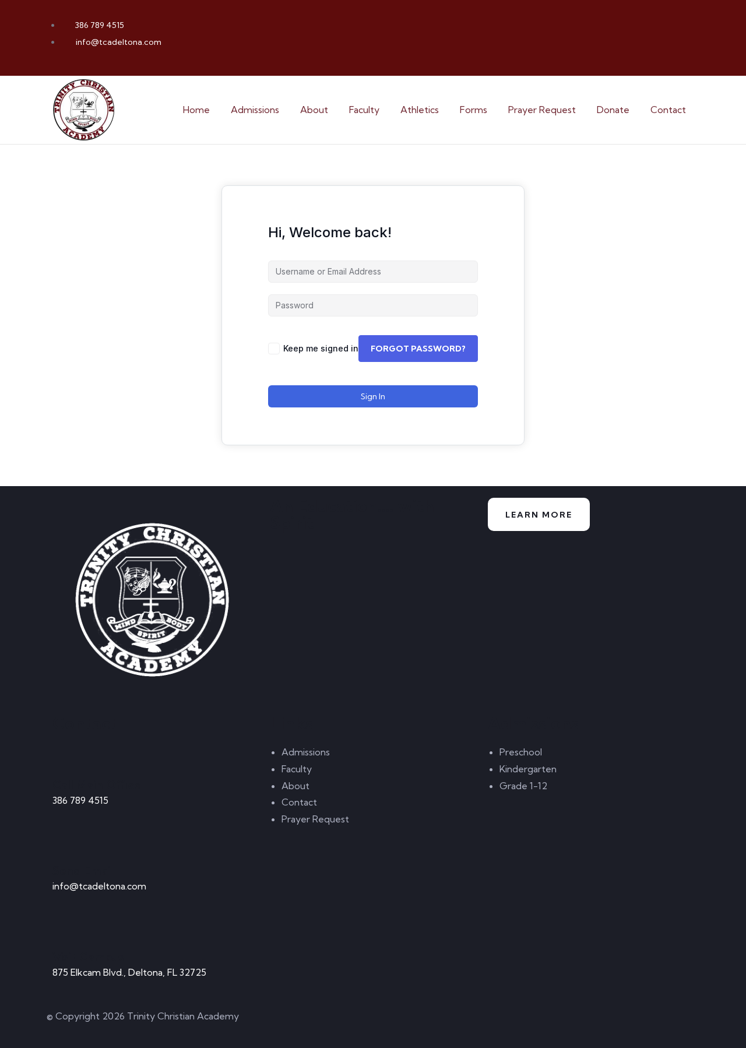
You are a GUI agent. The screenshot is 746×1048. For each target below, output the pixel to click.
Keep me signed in (320, 348)
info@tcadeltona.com (99, 886)
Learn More (538, 514)
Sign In (373, 396)
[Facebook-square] (424, 1022)
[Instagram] (675, 52)
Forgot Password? (418, 348)
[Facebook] (675, 18)
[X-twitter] (393, 1022)
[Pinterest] (456, 1022)
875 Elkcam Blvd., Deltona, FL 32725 (129, 972)
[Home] (83, 109)
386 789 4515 (80, 800)
